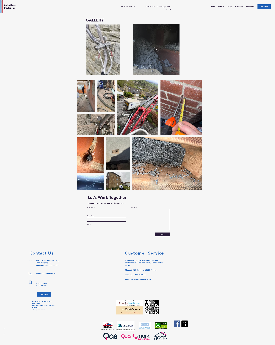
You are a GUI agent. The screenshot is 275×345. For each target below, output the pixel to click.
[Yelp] (4, 339)
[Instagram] (4, 334)
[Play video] (156, 49)
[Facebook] (4, 329)
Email (89, 224)
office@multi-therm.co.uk (46, 273)
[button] (117, 72)
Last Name (91, 216)
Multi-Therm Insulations (10, 6)
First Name (91, 207)
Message (134, 207)
